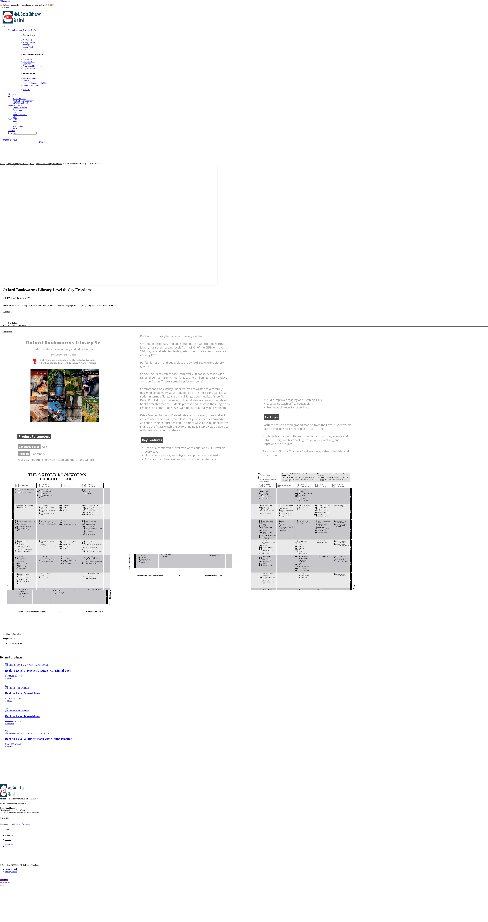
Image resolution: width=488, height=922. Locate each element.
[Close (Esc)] (9, 882)
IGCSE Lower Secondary (23, 101)
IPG (14, 112)
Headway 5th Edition (31, 78)
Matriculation (18, 126)
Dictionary (12, 94)
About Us (9, 835)
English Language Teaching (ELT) (22, 30)
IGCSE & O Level (20, 103)
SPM (15, 128)
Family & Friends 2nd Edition (35, 83)
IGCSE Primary (19, 98)
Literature (11, 131)
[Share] (6, 882)
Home (2, 163)
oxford (110, 305)
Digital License (29, 68)
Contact (8, 840)
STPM (15, 121)
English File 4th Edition (32, 85)
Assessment (27, 59)
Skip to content (6, 1)
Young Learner (29, 42)
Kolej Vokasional (20, 115)
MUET (16, 124)
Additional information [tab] (16, 325)
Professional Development (33, 66)
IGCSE (11, 96)
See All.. (26, 90)
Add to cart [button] (9, 678)
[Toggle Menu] (4, 26)
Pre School (27, 40)
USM (15, 117)
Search (10, 133)
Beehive (26, 81)
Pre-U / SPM (13, 119)
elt (93, 305)
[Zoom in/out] (1, 882)
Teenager (26, 45)
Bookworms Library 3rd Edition (49, 163)
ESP (24, 49)
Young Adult (28, 47)
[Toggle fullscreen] (4, 882)
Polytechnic (17, 110)
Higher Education (15, 105)
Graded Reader (29, 61)
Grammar (26, 64)
